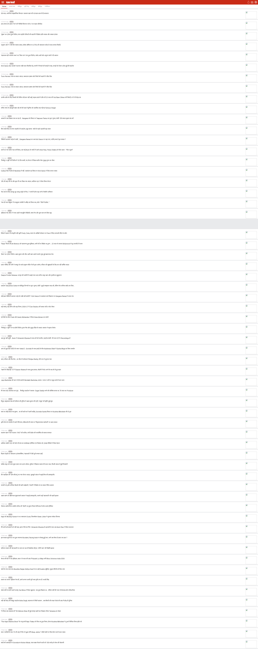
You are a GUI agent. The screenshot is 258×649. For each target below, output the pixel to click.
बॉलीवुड (33, 6)
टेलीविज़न (47, 6)
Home (4, 6)
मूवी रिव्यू (26, 6)
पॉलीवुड (20, 6)
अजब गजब (12, 6)
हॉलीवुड (40, 6)
